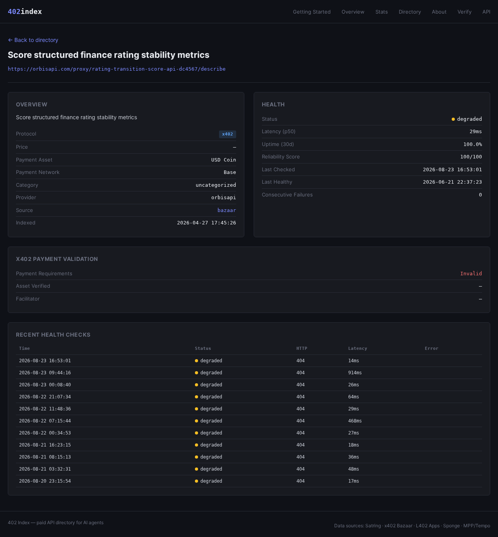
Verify (465, 12)
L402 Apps (428, 525)
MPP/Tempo (476, 525)
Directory (410, 12)
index (25, 11)
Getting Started (312, 12)
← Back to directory (33, 39)
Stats (381, 12)
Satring (373, 525)
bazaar (226, 210)
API (486, 12)
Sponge (451, 525)
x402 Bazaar (398, 525)
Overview (353, 12)
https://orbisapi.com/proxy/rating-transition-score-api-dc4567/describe (117, 69)
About (439, 12)
